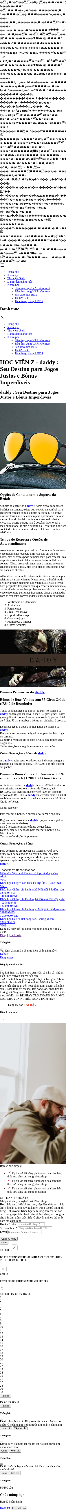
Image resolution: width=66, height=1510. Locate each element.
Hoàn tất (5, 1428)
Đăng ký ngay (8, 1238)
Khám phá (13, 284)
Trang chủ (13, 271)
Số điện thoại (8, 1228)
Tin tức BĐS (22, 297)
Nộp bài (5, 1395)
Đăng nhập (6, 957)
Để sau (4, 953)
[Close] (1, 948)
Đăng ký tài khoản (10, 935)
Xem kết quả (19, 1508)
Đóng (4, 1242)
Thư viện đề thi (16, 278)
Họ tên (5, 1224)
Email (3, 1231)
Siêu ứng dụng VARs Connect (32, 288)
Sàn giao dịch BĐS (26, 294)
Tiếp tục (15, 1473)
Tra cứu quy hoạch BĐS (29, 301)
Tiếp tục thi (20, 1428)
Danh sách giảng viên (19, 281)
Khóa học (13, 275)
